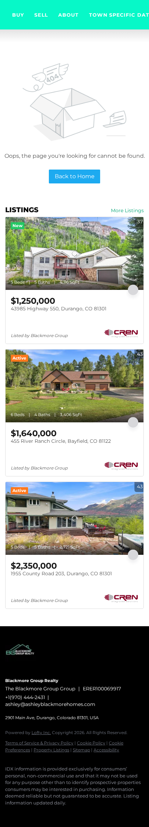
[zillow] (36, 813)
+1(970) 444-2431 (25, 697)
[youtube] (64, 813)
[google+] (77, 813)
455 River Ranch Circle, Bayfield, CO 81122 (61, 441)
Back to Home (75, 176)
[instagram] (50, 813)
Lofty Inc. (41, 732)
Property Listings (51, 749)
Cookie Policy (91, 743)
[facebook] (8, 813)
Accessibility (106, 749)
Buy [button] (18, 15)
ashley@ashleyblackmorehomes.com (50, 704)
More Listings (127, 210)
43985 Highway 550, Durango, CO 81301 (58, 308)
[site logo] (24, 671)
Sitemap (81, 749)
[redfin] (91, 813)
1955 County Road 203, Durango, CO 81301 (61, 573)
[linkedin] (22, 813)
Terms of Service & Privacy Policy (39, 743)
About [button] (68, 15)
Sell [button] (40, 15)
